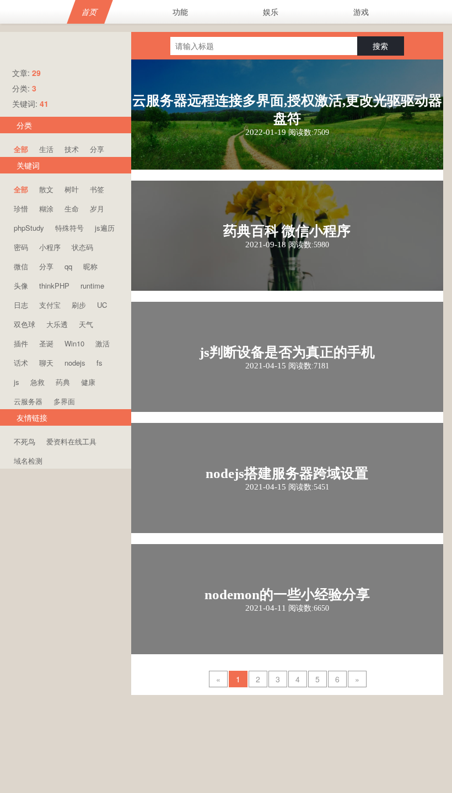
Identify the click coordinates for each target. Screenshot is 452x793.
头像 (21, 285)
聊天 (46, 362)
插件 (21, 343)
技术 (71, 149)
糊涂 (46, 208)
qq (68, 266)
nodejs (74, 362)
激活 (102, 343)
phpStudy (29, 227)
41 (44, 103)
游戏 (361, 11)
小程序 (50, 247)
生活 (46, 149)
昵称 (90, 266)
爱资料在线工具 (71, 441)
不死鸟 (24, 441)
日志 (21, 305)
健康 (88, 382)
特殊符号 (69, 227)
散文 (46, 189)
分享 (97, 149)
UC (102, 305)
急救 (37, 382)
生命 (71, 208)
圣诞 (46, 343)
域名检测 (28, 460)
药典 (63, 382)
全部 (21, 149)
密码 (21, 247)
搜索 (380, 45)
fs (99, 362)
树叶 (71, 189)
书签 (97, 189)
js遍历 (105, 227)
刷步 (79, 305)
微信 (21, 266)
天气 (86, 324)
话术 (21, 362)
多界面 (64, 401)
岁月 (97, 208)
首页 (90, 11)
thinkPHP (54, 285)
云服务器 (28, 401)
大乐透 (57, 324)
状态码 (82, 247)
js (16, 382)
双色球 (24, 324)
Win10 (74, 343)
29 (36, 72)
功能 (180, 11)
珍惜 (21, 208)
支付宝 (50, 305)
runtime (92, 285)
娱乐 (270, 11)
